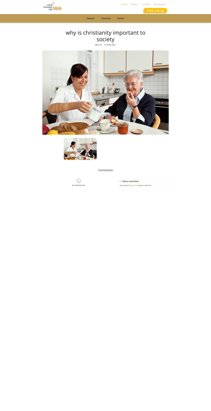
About (134, 4)
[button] (135, 4)
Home (124, 4)
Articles (146, 4)
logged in (133, 185)
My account (159, 4)
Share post (111, 45)
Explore (91, 18)
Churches (106, 18)
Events (120, 18)
